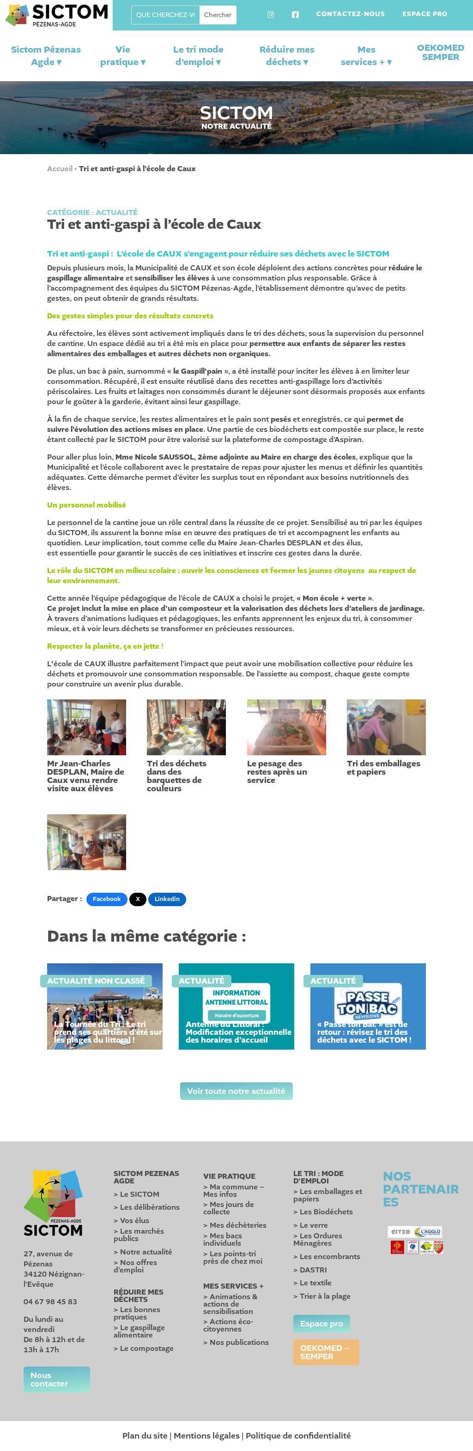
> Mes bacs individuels (222, 1239)
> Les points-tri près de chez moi (232, 1257)
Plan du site (145, 1436)
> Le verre (310, 1225)
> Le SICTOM (136, 1194)
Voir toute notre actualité (236, 1091)
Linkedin (167, 899)
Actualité (117, 212)
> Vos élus (131, 1220)
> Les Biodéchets (323, 1212)
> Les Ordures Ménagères (317, 1239)
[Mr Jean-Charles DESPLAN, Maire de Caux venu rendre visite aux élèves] (86, 727)
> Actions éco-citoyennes (228, 1325)
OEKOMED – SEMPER (324, 1352)
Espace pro (425, 14)
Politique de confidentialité (298, 1436)
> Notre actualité (143, 1252)
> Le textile (312, 1283)
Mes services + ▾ (366, 55)
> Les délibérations (147, 1207)
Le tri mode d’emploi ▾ (198, 55)
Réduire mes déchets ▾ (287, 55)
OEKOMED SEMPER (440, 52)
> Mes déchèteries (235, 1225)
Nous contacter (49, 1379)
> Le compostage (144, 1348)
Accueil (60, 169)
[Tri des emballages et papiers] (386, 727)
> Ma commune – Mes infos (233, 1190)
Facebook (107, 899)
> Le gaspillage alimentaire (139, 1331)
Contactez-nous (350, 14)
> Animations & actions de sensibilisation (230, 1304)
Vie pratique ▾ (123, 55)
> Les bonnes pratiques (137, 1313)
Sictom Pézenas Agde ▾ (46, 55)
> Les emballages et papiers (327, 1195)
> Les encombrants (326, 1256)
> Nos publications (236, 1342)
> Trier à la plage (322, 1296)
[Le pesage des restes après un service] (286, 727)
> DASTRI (310, 1270)
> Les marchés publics (139, 1235)
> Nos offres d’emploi (135, 1266)
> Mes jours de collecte (228, 1208)
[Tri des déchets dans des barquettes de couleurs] (186, 727)
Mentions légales (207, 1436)
